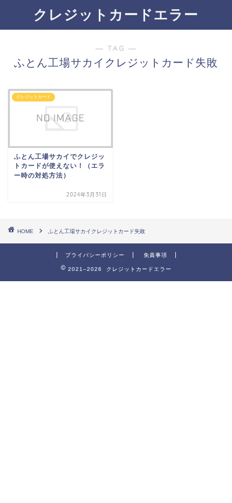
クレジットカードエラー (116, 14)
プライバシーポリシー (95, 255)
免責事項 (155, 255)
